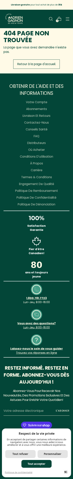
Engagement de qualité (36, 184)
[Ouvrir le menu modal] (67, 19)
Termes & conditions (36, 177)
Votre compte (36, 102)
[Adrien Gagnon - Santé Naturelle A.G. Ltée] (14, 19)
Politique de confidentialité (36, 197)
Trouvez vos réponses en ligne (36, 353)
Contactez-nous (36, 122)
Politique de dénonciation (36, 204)
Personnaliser (52, 454)
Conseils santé (36, 129)
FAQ (36, 136)
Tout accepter (36, 464)
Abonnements (36, 109)
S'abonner (62, 410)
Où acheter (36, 150)
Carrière (36, 170)
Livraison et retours (36, 116)
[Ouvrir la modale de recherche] (51, 19)
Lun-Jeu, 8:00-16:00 (36, 327)
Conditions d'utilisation (36, 156)
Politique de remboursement (36, 191)
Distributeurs (36, 143)
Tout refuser (20, 454)
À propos (36, 163)
